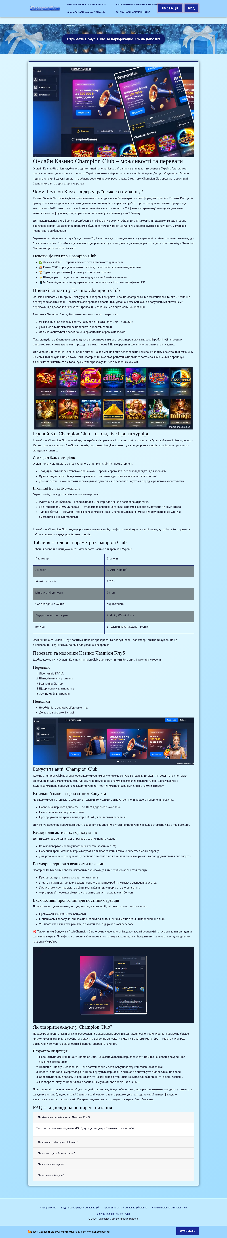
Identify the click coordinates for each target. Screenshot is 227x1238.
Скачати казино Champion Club (86, 12)
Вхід (191, 8)
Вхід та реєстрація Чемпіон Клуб (86, 4)
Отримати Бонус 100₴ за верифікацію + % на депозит (113, 39)
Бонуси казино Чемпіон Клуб (133, 12)
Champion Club (48, 1207)
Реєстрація (170, 8)
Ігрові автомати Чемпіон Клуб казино (138, 4)
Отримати (187, 1231)
